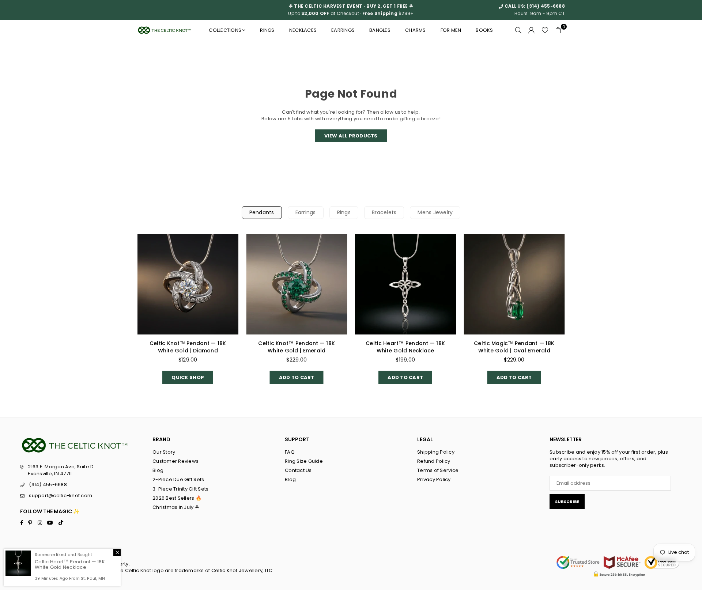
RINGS (267, 30)
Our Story (163, 452)
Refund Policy (433, 461)
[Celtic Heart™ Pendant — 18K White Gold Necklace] (405, 284)
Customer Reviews (175, 461)
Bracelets (384, 212)
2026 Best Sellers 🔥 (176, 498)
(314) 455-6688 (545, 6)
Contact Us (298, 470)
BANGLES (379, 30)
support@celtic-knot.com (60, 495)
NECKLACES (303, 30)
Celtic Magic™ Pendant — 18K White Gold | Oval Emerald (514, 347)
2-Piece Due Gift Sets (178, 479)
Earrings (305, 212)
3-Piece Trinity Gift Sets (180, 488)
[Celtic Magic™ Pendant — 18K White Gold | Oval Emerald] (514, 284)
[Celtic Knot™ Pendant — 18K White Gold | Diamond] (187, 284)
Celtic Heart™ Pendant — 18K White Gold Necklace (405, 347)
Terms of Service (437, 470)
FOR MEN (451, 30)
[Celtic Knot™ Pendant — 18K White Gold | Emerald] (296, 284)
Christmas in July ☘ (175, 507)
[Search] (518, 30)
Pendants (261, 212)
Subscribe (567, 501)
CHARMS (415, 30)
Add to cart (296, 376)
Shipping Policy (435, 452)
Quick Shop (187, 376)
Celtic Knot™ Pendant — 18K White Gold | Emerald (296, 347)
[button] (558, 30)
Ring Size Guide (304, 461)
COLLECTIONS (225, 30)
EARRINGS (343, 30)
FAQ (290, 452)
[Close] (117, 552)
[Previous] (128, 314)
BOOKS (484, 30)
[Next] (573, 314)
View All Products (350, 135)
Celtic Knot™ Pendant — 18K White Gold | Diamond (188, 347)
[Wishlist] (545, 30)
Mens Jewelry (435, 212)
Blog (157, 470)
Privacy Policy (434, 479)
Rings (344, 212)
